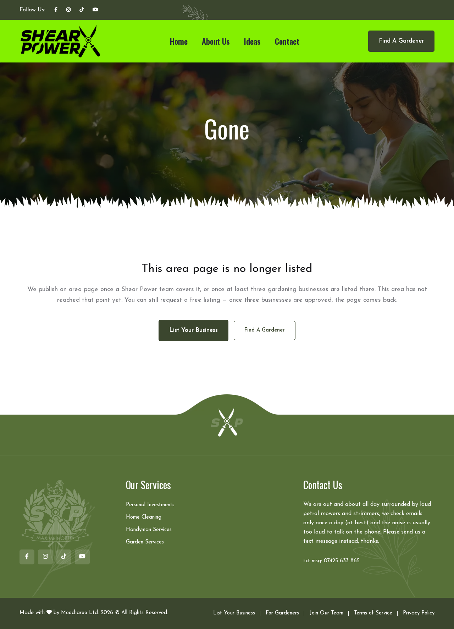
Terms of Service (373, 613)
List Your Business (234, 613)
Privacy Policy (418, 613)
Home (179, 41)
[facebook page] (55, 10)
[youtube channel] (95, 10)
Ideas (252, 41)
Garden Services (145, 542)
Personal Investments (150, 505)
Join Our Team (326, 613)
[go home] (227, 422)
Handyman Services (149, 529)
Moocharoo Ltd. (80, 613)
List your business (193, 330)
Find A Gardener (401, 41)
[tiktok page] (81, 10)
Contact (287, 41)
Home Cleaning (143, 517)
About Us (216, 41)
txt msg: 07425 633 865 (331, 561)
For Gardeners (282, 613)
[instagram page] (68, 10)
